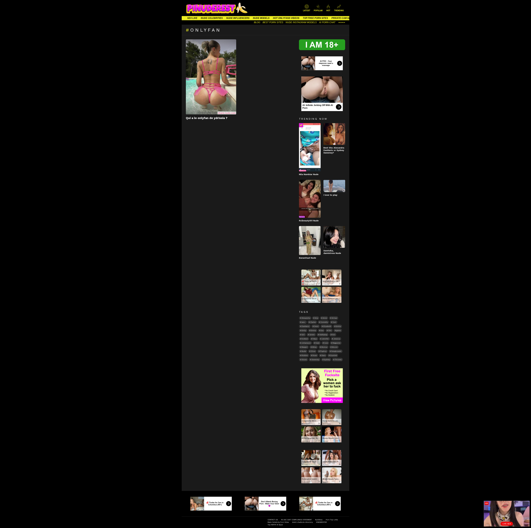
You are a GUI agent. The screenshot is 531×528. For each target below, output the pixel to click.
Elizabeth (327, 326)
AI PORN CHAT (327, 22)
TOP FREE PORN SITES (315, 18)
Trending (301, 125)
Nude (304, 351)
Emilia (338, 326)
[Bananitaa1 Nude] (310, 240)
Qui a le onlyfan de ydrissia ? (206, 118)
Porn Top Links (332, 520)
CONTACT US (273, 520)
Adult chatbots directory (302, 522)
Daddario (305, 326)
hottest (305, 339)
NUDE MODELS (261, 18)
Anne (325, 318)
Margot (304, 347)
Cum (334, 322)
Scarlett (333, 355)
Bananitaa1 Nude (307, 258)
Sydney (327, 360)
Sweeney (315, 360)
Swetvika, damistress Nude (332, 251)
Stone (304, 360)
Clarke (313, 322)
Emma (313, 330)
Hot (333, 335)
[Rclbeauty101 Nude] (310, 199)
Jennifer (325, 339)
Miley (314, 347)
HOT (328, 10)
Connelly (324, 322)
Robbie (305, 355)
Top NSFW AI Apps (275, 525)
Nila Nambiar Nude (308, 174)
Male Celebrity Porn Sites (278, 522)
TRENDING (339, 10)
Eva (322, 330)
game (338, 330)
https (315, 339)
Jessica (337, 339)
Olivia (313, 351)
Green (312, 335)
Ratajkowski (336, 351)
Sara (323, 355)
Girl (303, 335)
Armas (334, 318)
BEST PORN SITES (273, 22)
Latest (306, 10)
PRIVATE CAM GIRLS (342, 18)
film (329, 330)
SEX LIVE (192, 18)
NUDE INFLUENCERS (237, 18)
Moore (334, 347)
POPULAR (318, 10)
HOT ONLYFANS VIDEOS (286, 18)
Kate (317, 343)
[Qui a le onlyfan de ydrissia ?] (211, 77)
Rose (315, 355)
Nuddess (318, 520)
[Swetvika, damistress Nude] (334, 237)
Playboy (323, 351)
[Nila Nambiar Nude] (310, 147)
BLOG (257, 22)
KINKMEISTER (321, 522)
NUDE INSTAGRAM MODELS (301, 22)
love (326, 343)
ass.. (303, 322)
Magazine (336, 343)
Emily (304, 330)
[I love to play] (334, 186)
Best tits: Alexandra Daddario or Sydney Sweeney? (333, 150)
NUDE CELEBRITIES (212, 18)
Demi (316, 326)
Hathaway (323, 335)
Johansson (306, 343)
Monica (324, 347)
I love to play (330, 195)
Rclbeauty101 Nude (309, 220)
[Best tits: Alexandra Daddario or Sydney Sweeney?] (334, 134)
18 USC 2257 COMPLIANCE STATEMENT (296, 520)
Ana (316, 318)
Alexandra (306, 318)
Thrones (338, 360)
